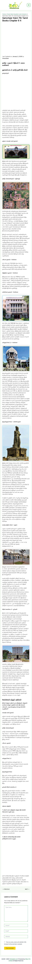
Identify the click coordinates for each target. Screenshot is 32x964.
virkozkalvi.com (14, 959)
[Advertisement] (16, 39)
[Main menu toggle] (29, 5)
